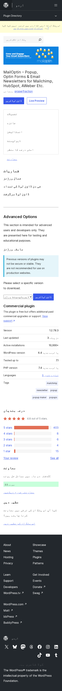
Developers (10, 587)
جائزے (11, 123)
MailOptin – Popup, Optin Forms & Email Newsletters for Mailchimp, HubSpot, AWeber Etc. (28, 79)
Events (37, 580)
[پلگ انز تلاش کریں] (40, 39)
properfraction (24, 91)
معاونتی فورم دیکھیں (18, 492)
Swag (38, 593)
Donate (39, 587)
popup (53, 390)
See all (54, 458)
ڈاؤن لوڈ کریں (14, 100)
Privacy (8, 563)
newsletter (42, 390)
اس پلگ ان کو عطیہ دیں (19, 523)
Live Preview (36, 100)
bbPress (10, 616)
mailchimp (52, 383)
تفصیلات (12, 114)
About (7, 545)
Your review (10, 458)
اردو (15, 638)
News (7, 551)
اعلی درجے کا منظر (20, 149)
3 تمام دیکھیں (50, 375)
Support (8, 580)
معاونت (12, 159)
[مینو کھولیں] (56, 5)
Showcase (39, 545)
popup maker (39, 397)
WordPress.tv (13, 593)
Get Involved (41, 574)
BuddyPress (12, 622)
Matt (8, 610)
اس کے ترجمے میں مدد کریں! (31, 27)
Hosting (8, 557)
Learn (7, 574)
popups (53, 397)
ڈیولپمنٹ (14, 141)
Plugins (37, 557)
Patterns (38, 563)
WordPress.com (15, 604)
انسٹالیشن (15, 132)
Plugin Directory (12, 15)
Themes (38, 551)
